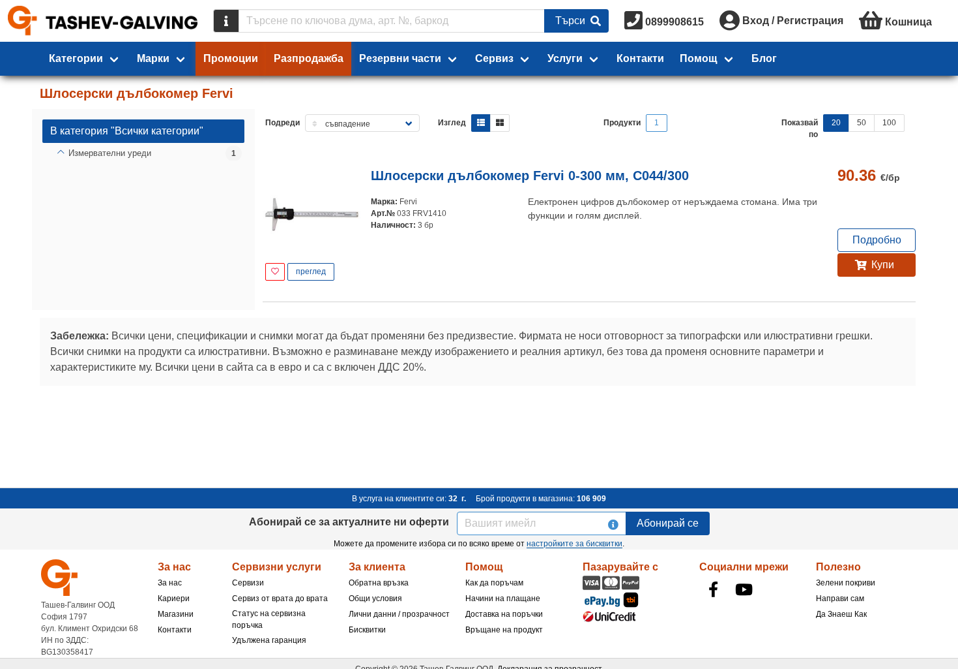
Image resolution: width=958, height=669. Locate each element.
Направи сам (840, 598)
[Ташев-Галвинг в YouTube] (744, 589)
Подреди (282, 122)
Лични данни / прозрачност (399, 614)
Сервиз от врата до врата (280, 598)
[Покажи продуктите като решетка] (500, 123)
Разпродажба (308, 58)
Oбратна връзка (379, 582)
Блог (764, 58)
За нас (170, 582)
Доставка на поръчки (504, 614)
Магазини (176, 614)
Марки (153, 58)
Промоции (230, 58)
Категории (76, 58)
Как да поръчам (494, 582)
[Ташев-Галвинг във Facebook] (713, 589)
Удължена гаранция (269, 640)
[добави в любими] (275, 272)
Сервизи (248, 582)
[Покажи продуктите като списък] (481, 123)
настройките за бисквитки (574, 543)
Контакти (640, 58)
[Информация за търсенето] (226, 21)
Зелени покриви (845, 582)
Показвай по (799, 128)
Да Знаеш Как (841, 614)
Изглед (452, 122)
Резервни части (400, 58)
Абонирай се (668, 523)
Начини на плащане (502, 598)
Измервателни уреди (109, 153)
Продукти (622, 122)
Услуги (565, 58)
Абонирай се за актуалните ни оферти (349, 521)
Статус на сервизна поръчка (269, 619)
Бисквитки (367, 629)
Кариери (174, 598)
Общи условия (375, 598)
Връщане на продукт (504, 629)
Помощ (699, 58)
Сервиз (494, 58)
